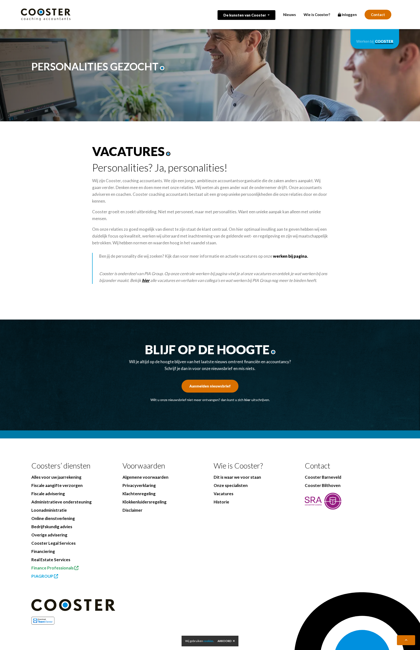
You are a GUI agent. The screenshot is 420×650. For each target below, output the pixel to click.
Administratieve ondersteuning (61, 501)
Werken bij (374, 41)
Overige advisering (49, 534)
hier (247, 400)
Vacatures (223, 493)
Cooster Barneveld (323, 477)
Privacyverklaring (139, 485)
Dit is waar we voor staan (237, 477)
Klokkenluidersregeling (144, 501)
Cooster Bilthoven (323, 485)
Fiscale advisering (48, 493)
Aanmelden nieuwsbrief (210, 386)
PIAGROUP (42, 576)
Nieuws (289, 14)
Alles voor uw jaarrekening (56, 477)
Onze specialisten (231, 485)
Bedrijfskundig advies (51, 526)
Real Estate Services (50, 559)
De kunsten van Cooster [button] (245, 15)
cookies (208, 640)
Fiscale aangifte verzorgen (57, 485)
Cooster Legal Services (53, 543)
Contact (378, 14)
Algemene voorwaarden (145, 477)
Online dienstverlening (53, 518)
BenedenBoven (150, 642)
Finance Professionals (52, 567)
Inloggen (349, 14)
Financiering (43, 551)
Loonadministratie (49, 510)
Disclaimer (132, 510)
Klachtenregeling (139, 493)
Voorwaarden (143, 465)
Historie (221, 501)
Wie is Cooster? (317, 14)
